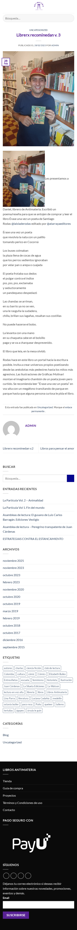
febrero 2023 (11, 582)
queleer (48, 704)
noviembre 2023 (13, 567)
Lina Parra (9, 698)
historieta (52, 680)
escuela (25, 680)
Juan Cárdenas (12, 686)
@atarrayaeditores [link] (59, 223)
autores (8, 668)
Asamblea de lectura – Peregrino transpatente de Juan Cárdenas (37, 529)
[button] (5, 6)
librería (30, 692)
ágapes (20, 710)
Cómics (42, 674)
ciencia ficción (34, 668)
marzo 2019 (10, 611)
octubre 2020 (11, 596)
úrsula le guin (34, 710)
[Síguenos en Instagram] (21, 876)
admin (55, 45)
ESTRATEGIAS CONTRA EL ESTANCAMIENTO (33, 538)
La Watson (53, 686)
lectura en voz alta (14, 692)
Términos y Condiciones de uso (22, 802)
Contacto (9, 810)
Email (6, 897)
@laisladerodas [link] (21, 223)
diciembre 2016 (13, 640)
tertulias (8, 710)
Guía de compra (13, 788)
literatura (23, 698)
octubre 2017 (11, 632)
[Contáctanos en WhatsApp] (6, 876)
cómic (31, 674)
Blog (6, 735)
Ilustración (66, 680)
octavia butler (11, 704)
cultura (21, 674)
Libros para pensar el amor (57, 448)
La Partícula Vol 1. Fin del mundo (23, 507)
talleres (60, 704)
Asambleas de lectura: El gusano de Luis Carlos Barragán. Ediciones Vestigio (32, 517)
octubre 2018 (11, 625)
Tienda (7, 781)
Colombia (9, 674)
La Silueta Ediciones (33, 686)
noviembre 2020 (13, 589)
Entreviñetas (11, 680)
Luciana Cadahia (40, 698)
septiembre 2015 (14, 647)
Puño (38, 704)
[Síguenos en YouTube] (28, 876)
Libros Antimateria (57, 692)
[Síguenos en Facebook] (13, 876)
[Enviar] (69, 18)
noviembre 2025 (13, 560)
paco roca (27, 704)
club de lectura (52, 668)
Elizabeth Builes (57, 674)
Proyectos (9, 795)
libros (41, 692)
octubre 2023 (11, 575)
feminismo (38, 680)
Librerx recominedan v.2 (18, 448)
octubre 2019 (11, 603)
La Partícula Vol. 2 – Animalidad (23, 500)
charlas (19, 668)
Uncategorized (38, 30)
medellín (57, 698)
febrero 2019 (11, 618)
